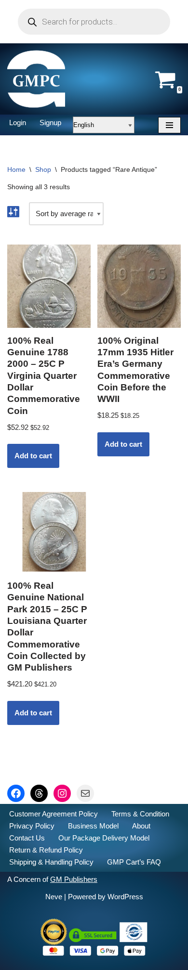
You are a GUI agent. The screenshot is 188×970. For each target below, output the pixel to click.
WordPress (125, 896)
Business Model (93, 826)
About (141, 826)
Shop (43, 169)
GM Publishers (73, 879)
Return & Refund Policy (46, 850)
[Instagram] (62, 793)
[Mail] (85, 793)
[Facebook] (16, 793)
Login (17, 122)
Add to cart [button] (33, 456)
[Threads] (39, 793)
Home (16, 169)
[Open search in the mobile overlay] (94, 21)
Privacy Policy (31, 826)
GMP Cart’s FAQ (134, 862)
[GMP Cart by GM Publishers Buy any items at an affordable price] (36, 79)
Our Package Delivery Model (103, 838)
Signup (50, 122)
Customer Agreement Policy (53, 814)
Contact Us (27, 838)
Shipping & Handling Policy (51, 862)
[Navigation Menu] (169, 125)
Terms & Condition (140, 814)
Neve (53, 896)
